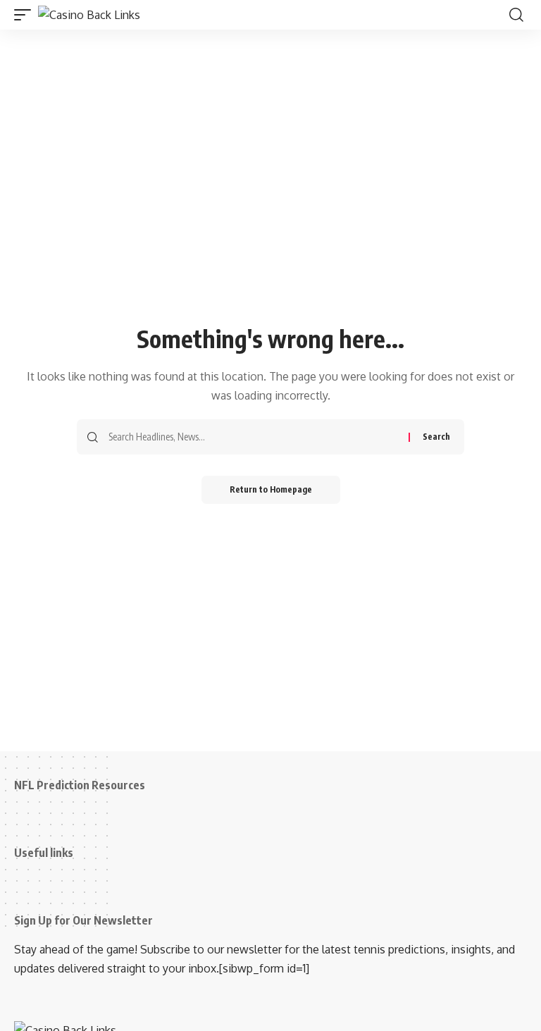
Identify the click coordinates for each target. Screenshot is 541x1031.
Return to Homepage (271, 489)
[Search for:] (253, 437)
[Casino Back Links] (89, 15)
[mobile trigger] (26, 15)
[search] (516, 15)
